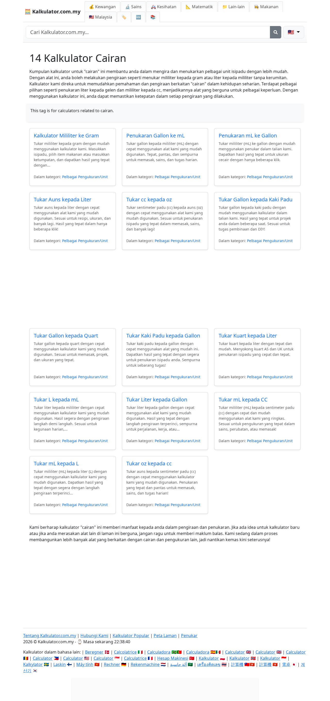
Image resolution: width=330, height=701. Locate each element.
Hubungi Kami (94, 635)
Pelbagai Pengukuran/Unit (85, 176)
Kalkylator (33, 664)
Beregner (94, 652)
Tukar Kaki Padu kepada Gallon (163, 335)
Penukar (189, 635)
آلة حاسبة (178, 664)
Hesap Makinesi (172, 658)
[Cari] (275, 32)
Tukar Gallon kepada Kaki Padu (255, 199)
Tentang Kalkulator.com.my (49, 635)
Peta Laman (165, 635)
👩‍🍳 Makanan (266, 7)
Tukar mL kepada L (56, 463)
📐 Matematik (199, 7)
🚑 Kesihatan (163, 7)
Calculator (235, 652)
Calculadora (158, 652)
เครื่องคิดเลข (208, 664)
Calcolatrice (125, 652)
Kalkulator (209, 658)
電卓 (286, 664)
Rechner (112, 664)
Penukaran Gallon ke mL (155, 135)
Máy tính (84, 664)
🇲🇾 (100, 17)
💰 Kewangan (102, 7)
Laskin (59, 664)
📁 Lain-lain (233, 7)
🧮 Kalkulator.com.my (52, 11)
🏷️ (124, 17)
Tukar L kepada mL (56, 399)
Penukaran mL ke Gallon (248, 135)
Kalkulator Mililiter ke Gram (66, 135)
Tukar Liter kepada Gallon (156, 399)
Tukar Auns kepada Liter (62, 199)
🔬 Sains (133, 7)
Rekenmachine (145, 664)
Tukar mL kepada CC (243, 399)
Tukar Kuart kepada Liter (248, 335)
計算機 (237, 664)
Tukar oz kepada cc (149, 463)
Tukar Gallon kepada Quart (66, 335)
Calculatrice (135, 658)
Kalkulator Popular (131, 635)
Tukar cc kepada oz (149, 199)
